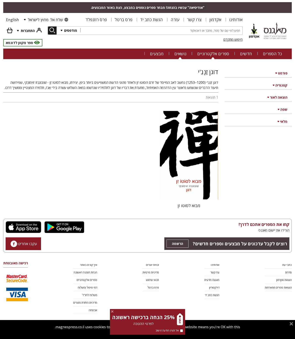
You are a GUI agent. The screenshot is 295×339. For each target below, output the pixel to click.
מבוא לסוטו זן (189, 205)
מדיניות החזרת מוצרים (85, 302)
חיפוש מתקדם (233, 39)
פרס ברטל (123, 19)
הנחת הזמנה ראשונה (85, 272)
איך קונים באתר (88, 265)
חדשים (246, 54)
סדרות (288, 272)
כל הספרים (272, 54)
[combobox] (161, 31)
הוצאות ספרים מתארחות (278, 287)
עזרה (175, 19)
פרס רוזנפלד (96, 19)
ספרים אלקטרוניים (213, 54)
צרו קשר (194, 19)
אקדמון (215, 19)
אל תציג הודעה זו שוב (167, 330)
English (12, 19)
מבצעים (156, 54)
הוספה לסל (189, 193)
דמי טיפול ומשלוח (87, 287)
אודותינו (236, 19)
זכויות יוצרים (152, 265)
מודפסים (70, 30)
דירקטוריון (214, 287)
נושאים (180, 54)
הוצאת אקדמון (284, 280)
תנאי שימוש (152, 280)
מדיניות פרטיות (151, 272)
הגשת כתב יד (151, 19)
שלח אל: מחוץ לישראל (45, 19)
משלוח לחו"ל (89, 295)
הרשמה (177, 243)
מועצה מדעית (211, 280)
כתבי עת (287, 265)
